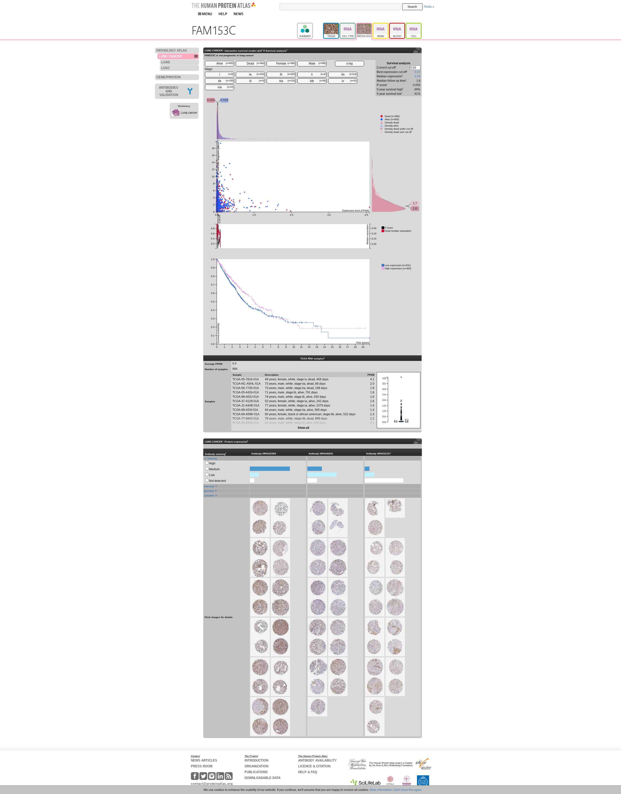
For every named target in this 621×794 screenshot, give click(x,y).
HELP (223, 13)
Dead (255, 63)
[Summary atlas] (310, 25)
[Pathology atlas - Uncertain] (364, 25)
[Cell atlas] (414, 25)
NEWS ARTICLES (204, 760)
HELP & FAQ (307, 772)
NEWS (239, 13)
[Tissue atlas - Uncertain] (331, 25)
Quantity (209, 491)
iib (226, 81)
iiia (287, 81)
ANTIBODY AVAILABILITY (317, 760)
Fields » (429, 6)
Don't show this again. (407, 790)
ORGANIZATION (256, 766)
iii (256, 81)
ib (287, 74)
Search (412, 6)
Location (209, 495)
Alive (225, 63)
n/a (226, 87)
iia (349, 74)
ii (318, 74)
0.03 (417, 72)
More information (381, 790)
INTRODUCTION (256, 760)
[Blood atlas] (397, 25)
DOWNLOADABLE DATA (262, 778)
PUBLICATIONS (256, 772)
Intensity (209, 486)
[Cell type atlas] (348, 25)
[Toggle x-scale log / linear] (349, 63)
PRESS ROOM (201, 766)
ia (256, 74)
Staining (212, 458)
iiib (318, 81)
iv (349, 81)
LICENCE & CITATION (314, 766)
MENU (207, 13)
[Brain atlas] (381, 25)
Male (317, 63)
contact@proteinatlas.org (212, 784)
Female (285, 63)
